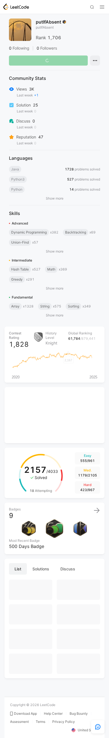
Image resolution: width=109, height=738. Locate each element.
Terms (40, 721)
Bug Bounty (79, 713)
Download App (25, 714)
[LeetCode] (16, 7)
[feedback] (98, 727)
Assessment (19, 721)
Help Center (53, 713)
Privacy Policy (63, 721)
